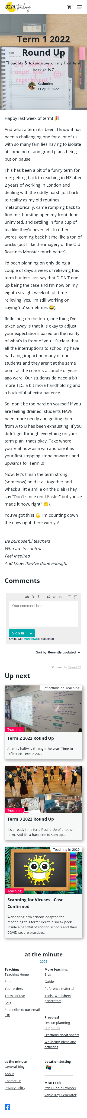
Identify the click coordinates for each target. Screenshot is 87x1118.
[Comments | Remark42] (43, 630)
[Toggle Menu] (79, 7)
